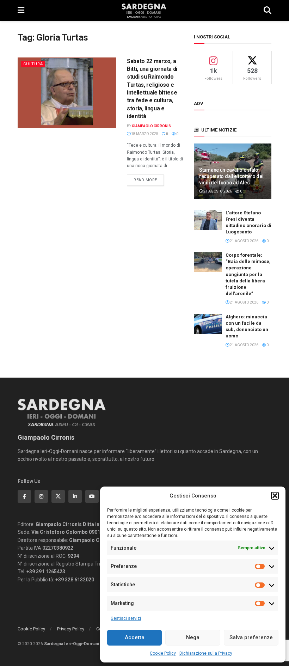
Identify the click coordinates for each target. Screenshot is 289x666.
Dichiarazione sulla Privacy (205, 653)
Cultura (33, 64)
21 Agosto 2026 (217, 191)
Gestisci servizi (126, 618)
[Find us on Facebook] (24, 496)
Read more (149, 179)
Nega (192, 637)
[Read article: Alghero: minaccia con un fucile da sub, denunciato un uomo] (208, 324)
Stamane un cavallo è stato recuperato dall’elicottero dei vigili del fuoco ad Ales (231, 176)
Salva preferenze (251, 637)
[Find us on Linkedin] (75, 496)
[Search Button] (267, 10)
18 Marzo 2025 (144, 134)
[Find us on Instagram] (41, 496)
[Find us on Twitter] (58, 496)
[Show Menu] (21, 10)
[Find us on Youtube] (92, 496)
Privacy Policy (70, 628)
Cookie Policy (163, 653)
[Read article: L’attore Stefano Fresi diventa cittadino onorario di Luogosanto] (208, 220)
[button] (274, 495)
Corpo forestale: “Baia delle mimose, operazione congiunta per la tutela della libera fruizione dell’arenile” (248, 274)
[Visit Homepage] (144, 11)
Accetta (134, 637)
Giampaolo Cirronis (151, 126)
